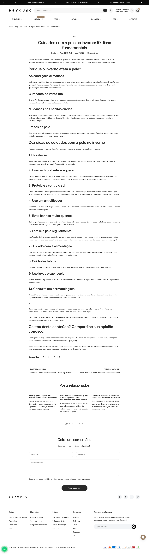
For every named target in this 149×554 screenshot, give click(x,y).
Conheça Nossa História (18, 517)
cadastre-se (124, 11)
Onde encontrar (36, 521)
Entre (116, 11)
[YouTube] (132, 497)
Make (75, 525)
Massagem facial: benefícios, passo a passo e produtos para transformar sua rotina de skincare (74, 397)
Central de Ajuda (36, 517)
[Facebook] (120, 497)
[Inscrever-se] (134, 526)
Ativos (75, 528)
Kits (74, 536)
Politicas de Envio (58, 521)
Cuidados (76, 532)
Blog (16, 27)
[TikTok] (138, 497)
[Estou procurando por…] (105, 10)
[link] (43, 357)
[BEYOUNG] (20, 10)
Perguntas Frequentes (38, 525)
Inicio (11, 27)
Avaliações (13, 521)
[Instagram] (126, 497)
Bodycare (76, 521)
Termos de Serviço (58, 525)
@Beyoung (73, 341)
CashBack (13, 525)
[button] (66, 423)
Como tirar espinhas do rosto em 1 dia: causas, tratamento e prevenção (106, 396)
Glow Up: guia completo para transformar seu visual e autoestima (43, 396)
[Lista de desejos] (131, 10)
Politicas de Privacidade (60, 517)
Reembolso (55, 528)
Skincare (76, 517)
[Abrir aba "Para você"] (143, 537)
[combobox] (70, 10)
